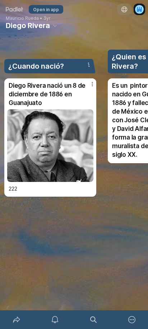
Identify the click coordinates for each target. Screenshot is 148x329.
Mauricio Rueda (22, 18)
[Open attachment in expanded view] (50, 145)
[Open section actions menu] (89, 64)
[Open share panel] (16, 319)
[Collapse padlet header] (55, 25)
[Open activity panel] (55, 319)
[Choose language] (124, 9)
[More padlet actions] (132, 319)
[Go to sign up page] (139, 9)
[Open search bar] (93, 320)
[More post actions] (87, 87)
